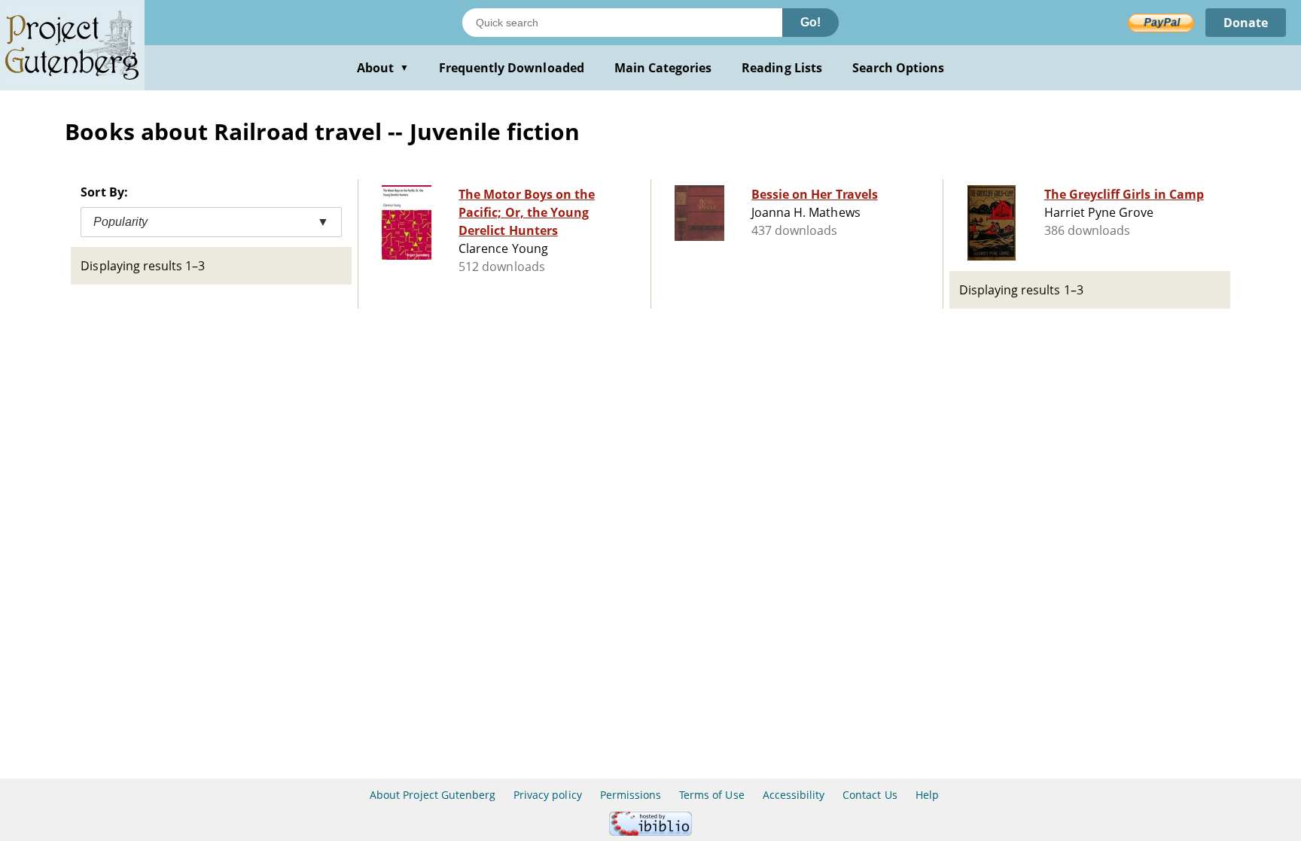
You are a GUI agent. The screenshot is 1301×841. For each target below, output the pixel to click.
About (383, 67)
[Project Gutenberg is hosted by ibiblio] (650, 831)
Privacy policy (547, 795)
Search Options (898, 67)
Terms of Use (711, 795)
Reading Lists (782, 67)
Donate (1245, 22)
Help (927, 795)
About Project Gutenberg (432, 795)
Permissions (630, 795)
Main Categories (663, 67)
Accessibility (794, 795)
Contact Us (869, 795)
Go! (810, 22)
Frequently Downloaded (511, 67)
